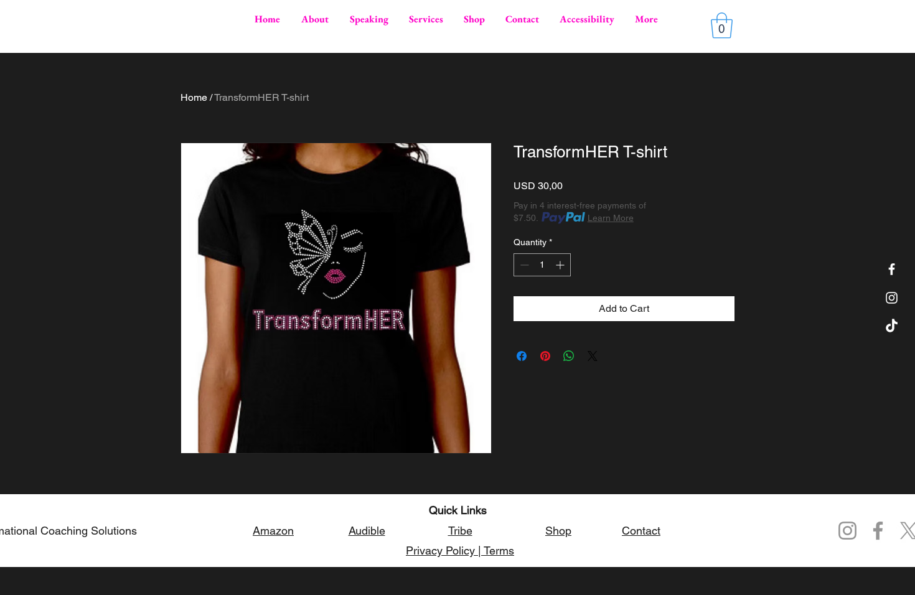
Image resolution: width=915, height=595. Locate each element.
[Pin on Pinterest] (545, 356)
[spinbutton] (542, 265)
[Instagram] (847, 530)
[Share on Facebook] (521, 356)
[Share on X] (592, 356)
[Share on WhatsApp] (568, 356)
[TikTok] (891, 326)
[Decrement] (523, 265)
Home (194, 97)
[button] (722, 25)
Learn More (611, 218)
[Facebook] (891, 269)
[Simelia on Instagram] (891, 298)
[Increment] (561, 265)
